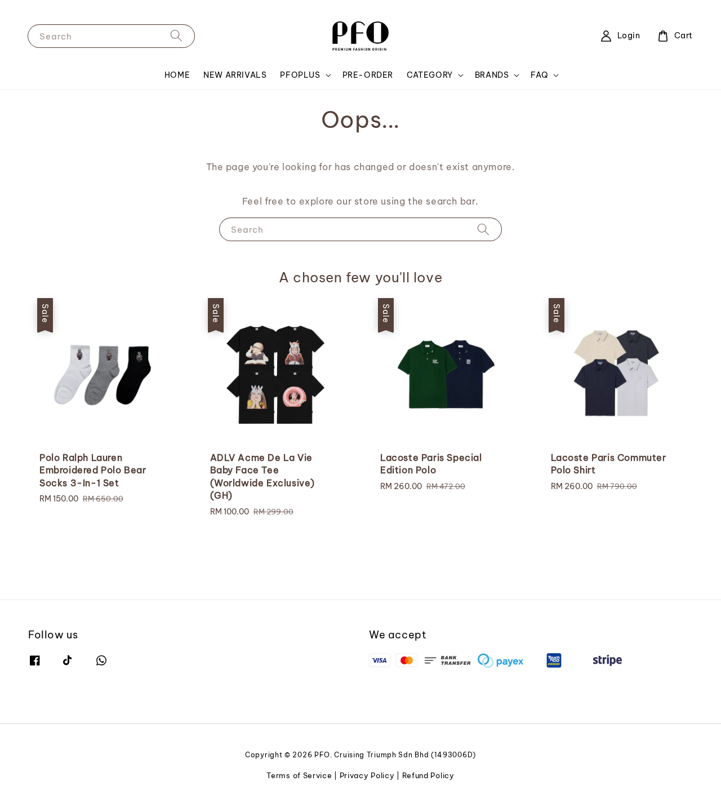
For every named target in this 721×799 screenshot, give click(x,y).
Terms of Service (299, 775)
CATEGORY (430, 75)
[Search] (176, 36)
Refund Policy (428, 775)
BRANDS (492, 75)
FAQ (539, 75)
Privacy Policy (367, 775)
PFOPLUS (300, 75)
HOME (177, 75)
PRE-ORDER (367, 75)
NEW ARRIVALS (234, 75)
